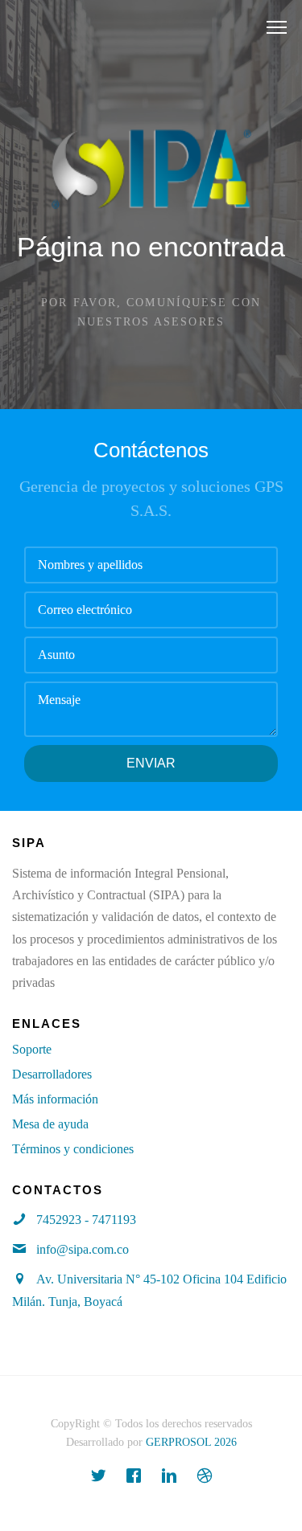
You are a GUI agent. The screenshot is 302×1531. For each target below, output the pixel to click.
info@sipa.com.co (82, 1249)
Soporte (32, 1049)
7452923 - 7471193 (86, 1219)
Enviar (151, 763)
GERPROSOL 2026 (191, 1442)
